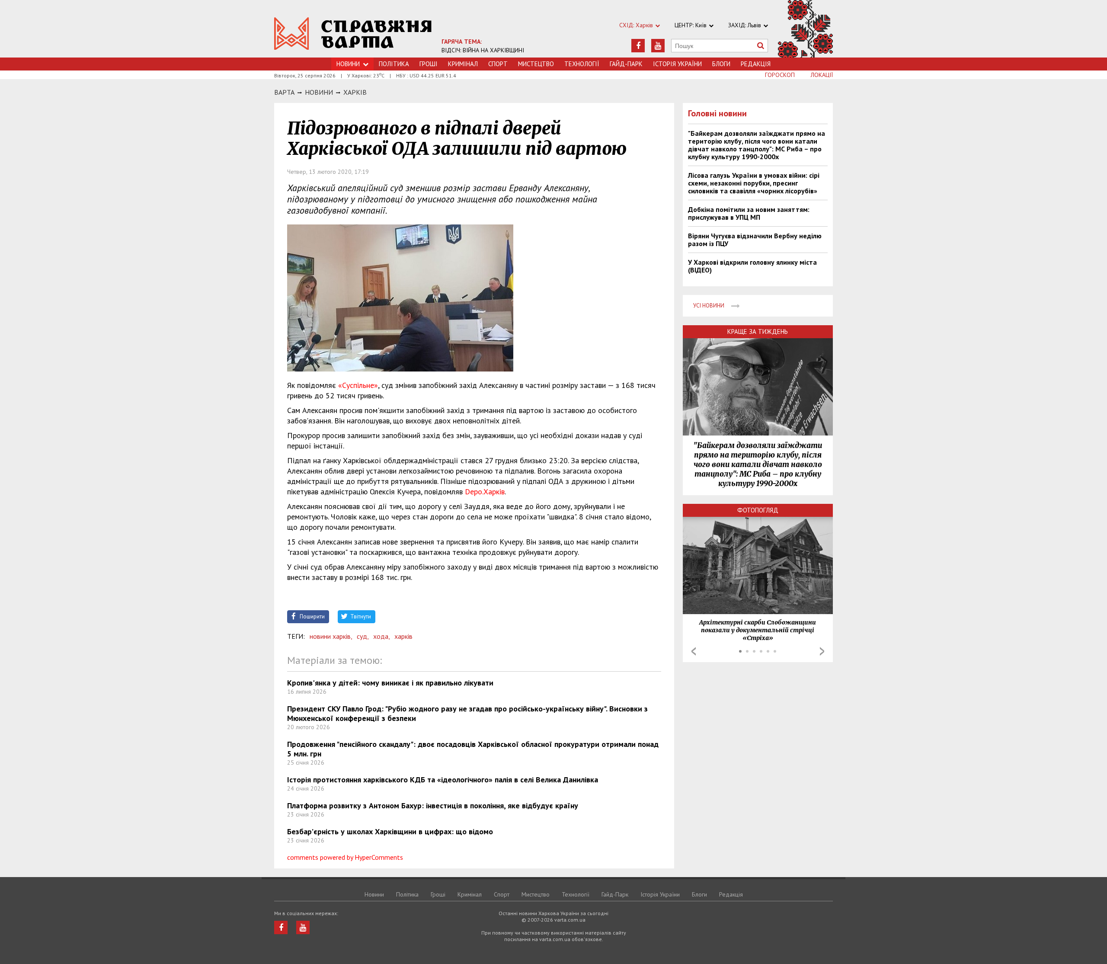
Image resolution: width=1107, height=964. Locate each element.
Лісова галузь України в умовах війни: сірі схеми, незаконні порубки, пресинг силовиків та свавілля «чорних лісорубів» (753, 183)
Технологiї (581, 64)
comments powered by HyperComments (345, 857)
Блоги (721, 64)
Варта (284, 92)
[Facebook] (638, 45)
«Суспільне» (357, 385)
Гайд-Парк (626, 64)
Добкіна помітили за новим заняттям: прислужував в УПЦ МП (748, 213)
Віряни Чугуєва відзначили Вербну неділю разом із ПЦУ (755, 239)
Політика (394, 64)
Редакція (756, 64)
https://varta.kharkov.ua (353, 33)
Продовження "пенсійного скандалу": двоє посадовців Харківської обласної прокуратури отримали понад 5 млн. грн (473, 749)
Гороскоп (780, 75)
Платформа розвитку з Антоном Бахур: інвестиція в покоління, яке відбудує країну (432, 805)
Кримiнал (463, 64)
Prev (693, 651)
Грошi (428, 64)
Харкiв (355, 92)
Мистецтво (536, 64)
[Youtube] (658, 45)
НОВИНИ (319, 92)
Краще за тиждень (757, 331)
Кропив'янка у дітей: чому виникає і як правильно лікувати (390, 683)
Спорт (498, 64)
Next (822, 651)
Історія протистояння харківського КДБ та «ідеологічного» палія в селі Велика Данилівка (442, 780)
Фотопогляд (757, 510)
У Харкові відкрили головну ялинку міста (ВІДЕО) (752, 266)
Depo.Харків (485, 491)
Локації (822, 75)
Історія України (677, 64)
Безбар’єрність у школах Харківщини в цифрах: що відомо (390, 831)
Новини (348, 64)
